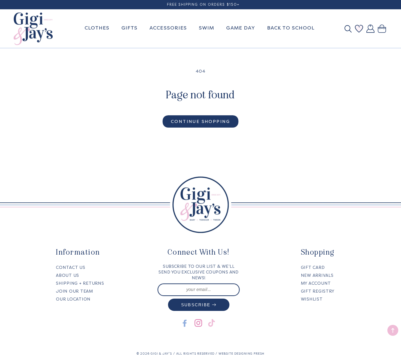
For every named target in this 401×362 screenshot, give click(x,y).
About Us (67, 275)
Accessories (168, 28)
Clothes (97, 28)
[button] (350, 28)
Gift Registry (317, 291)
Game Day (240, 28)
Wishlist (312, 299)
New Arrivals (317, 275)
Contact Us (70, 267)
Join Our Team (74, 291)
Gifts (129, 28)
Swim (206, 28)
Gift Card (313, 267)
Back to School (291, 28)
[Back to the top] (392, 330)
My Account (316, 283)
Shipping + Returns (80, 283)
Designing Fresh (249, 353)
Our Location (73, 299)
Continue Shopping (200, 121)
